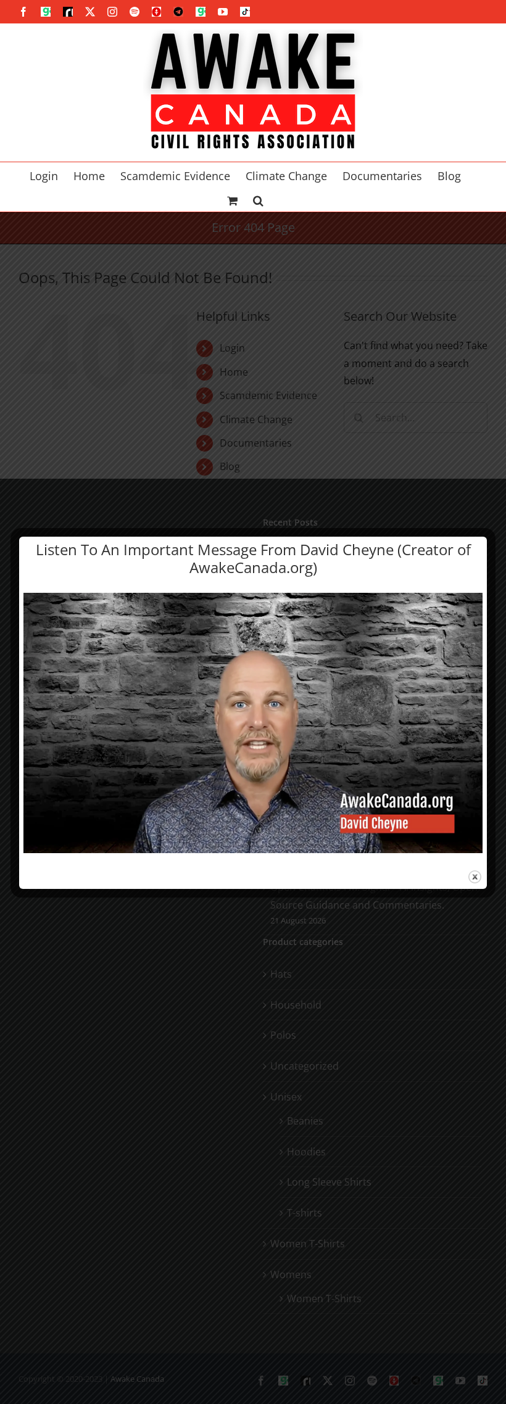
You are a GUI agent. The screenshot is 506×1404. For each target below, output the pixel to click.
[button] (258, 199)
